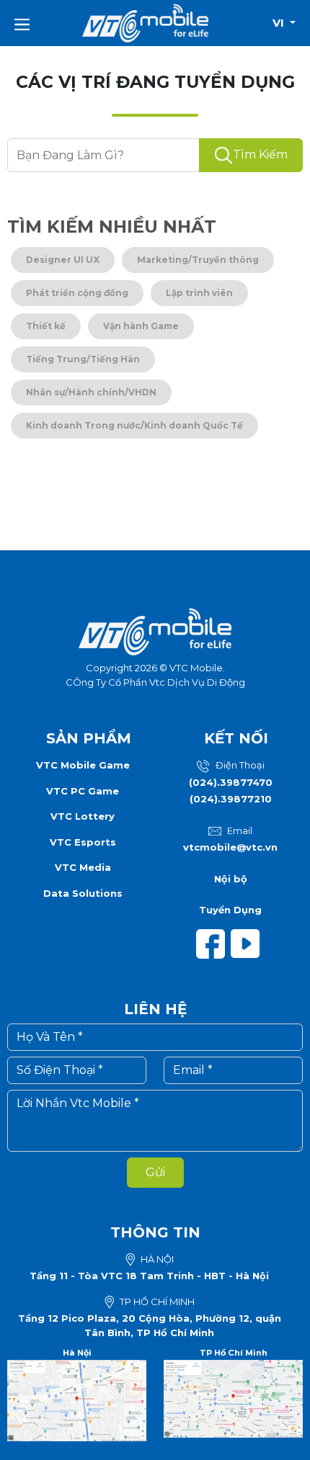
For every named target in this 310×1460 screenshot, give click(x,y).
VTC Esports (83, 842)
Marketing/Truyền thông (198, 259)
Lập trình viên (199, 292)
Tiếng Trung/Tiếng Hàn (83, 359)
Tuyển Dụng (230, 909)
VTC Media (83, 867)
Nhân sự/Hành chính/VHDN (91, 392)
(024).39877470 (231, 782)
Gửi (155, 1172)
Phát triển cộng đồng (77, 292)
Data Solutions (83, 893)
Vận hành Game (141, 326)
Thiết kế (46, 326)
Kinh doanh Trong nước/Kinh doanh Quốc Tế (134, 425)
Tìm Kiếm (260, 154)
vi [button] (280, 23)
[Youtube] (248, 943)
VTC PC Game (82, 791)
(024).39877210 (231, 799)
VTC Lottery (82, 816)
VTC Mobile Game (83, 765)
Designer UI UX (62, 259)
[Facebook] (213, 943)
